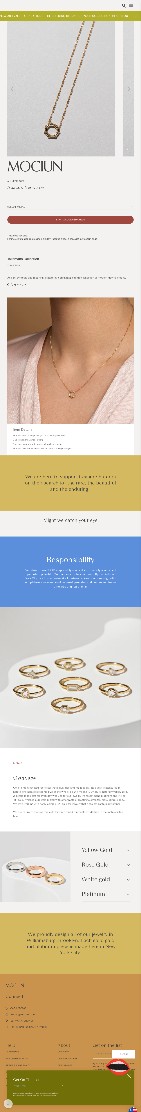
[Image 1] (127, 149)
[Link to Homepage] (70, 166)
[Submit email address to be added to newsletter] (62, 1085)
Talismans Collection (23, 259)
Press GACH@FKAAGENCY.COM (29, 1027)
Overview (24, 777)
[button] (124, 6)
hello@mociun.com (23, 1014)
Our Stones (65, 1065)
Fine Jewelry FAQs (17, 1058)
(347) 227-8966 (18, 1008)
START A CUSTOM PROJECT (70, 219)
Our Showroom (67, 1058)
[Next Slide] (129, 89)
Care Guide (12, 1051)
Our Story (64, 1051)
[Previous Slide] (11, 89)
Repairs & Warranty (18, 1065)
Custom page (90, 239)
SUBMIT (124, 1054)
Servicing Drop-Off (23, 1021)
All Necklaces (15, 181)
